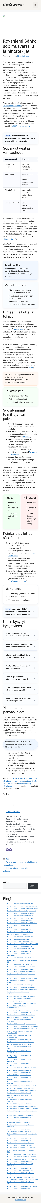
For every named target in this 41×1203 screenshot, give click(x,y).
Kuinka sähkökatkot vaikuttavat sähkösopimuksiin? (18, 667)
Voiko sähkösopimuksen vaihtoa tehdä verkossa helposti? (18, 688)
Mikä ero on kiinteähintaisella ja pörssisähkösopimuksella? (18, 656)
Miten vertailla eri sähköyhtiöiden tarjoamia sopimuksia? (18, 699)
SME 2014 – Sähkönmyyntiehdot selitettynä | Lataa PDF (22, 944)
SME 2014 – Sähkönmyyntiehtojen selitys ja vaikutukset (22, 906)
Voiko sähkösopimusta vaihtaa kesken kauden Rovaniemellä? (17, 634)
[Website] (10, 849)
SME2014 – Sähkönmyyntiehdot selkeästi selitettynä (21, 1090)
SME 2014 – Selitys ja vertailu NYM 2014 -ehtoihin (21, 966)
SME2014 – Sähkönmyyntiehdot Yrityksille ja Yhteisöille (22, 1108)
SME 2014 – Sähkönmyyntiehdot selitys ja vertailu (20, 913)
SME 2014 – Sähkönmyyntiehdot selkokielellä (19, 920)
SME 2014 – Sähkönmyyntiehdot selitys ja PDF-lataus (22, 923)
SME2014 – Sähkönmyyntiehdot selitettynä (19, 1039)
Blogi (8, 859)
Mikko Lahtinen (23, 56)
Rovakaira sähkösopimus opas (25, 778)
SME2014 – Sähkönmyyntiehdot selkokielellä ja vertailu (22, 1106)
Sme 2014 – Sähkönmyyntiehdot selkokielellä (19, 934)
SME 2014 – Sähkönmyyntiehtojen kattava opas (20, 903)
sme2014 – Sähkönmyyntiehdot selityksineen (19, 1131)
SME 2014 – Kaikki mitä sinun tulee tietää (18, 939)
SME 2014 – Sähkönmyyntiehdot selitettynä (19, 929)
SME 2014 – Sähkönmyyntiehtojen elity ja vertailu (20, 1145)
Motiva (30, 368)
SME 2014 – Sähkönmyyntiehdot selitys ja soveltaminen (22, 1026)
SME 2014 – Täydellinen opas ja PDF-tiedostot (20, 964)
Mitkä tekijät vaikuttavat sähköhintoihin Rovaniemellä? (17, 678)
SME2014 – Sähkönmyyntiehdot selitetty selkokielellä (22, 1070)
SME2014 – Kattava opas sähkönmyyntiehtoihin (20, 1120)
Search (6, 882)
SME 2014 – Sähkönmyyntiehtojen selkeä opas (20, 915)
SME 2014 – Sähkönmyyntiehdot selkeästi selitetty (21, 948)
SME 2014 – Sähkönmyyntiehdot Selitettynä (19, 1129)
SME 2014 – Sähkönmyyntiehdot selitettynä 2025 (20, 969)
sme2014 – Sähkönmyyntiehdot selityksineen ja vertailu (22, 1179)
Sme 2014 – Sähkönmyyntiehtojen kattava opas (20, 1017)
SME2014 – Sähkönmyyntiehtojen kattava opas (20, 1115)
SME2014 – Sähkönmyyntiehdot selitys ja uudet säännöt (22, 989)
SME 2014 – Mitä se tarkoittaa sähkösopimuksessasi (21, 911)
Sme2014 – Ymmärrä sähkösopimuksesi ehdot (19, 1044)
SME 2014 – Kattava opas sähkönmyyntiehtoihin (20, 941)
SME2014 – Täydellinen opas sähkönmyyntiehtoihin (21, 996)
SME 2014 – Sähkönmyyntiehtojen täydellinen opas (21, 957)
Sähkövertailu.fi (10, 239)
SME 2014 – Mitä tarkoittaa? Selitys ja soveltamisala (21, 1024)
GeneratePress (20, 1200)
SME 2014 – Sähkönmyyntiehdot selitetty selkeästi (21, 1015)
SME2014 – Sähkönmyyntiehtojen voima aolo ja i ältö (21, 1147)
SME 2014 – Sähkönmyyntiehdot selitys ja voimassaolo (22, 987)
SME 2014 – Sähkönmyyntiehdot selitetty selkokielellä (22, 1028)
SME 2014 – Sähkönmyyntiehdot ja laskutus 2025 (20, 1072)
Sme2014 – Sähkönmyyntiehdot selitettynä (19, 1001)
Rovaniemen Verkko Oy (12, 106)
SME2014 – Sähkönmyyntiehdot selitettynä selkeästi (21, 1085)
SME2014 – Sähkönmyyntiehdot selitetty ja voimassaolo (22, 1010)
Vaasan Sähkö (18, 329)
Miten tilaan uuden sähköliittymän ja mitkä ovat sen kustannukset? (19, 645)
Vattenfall (26, 437)
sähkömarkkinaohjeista (17, 581)
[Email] (7, 849)
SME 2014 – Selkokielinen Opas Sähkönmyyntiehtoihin (22, 1159)
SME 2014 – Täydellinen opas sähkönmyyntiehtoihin (21, 1003)
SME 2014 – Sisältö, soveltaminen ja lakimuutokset (21, 971)
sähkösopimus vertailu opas (14, 781)
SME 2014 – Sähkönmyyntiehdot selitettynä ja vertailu (22, 1186)
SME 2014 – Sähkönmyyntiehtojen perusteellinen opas (22, 978)
